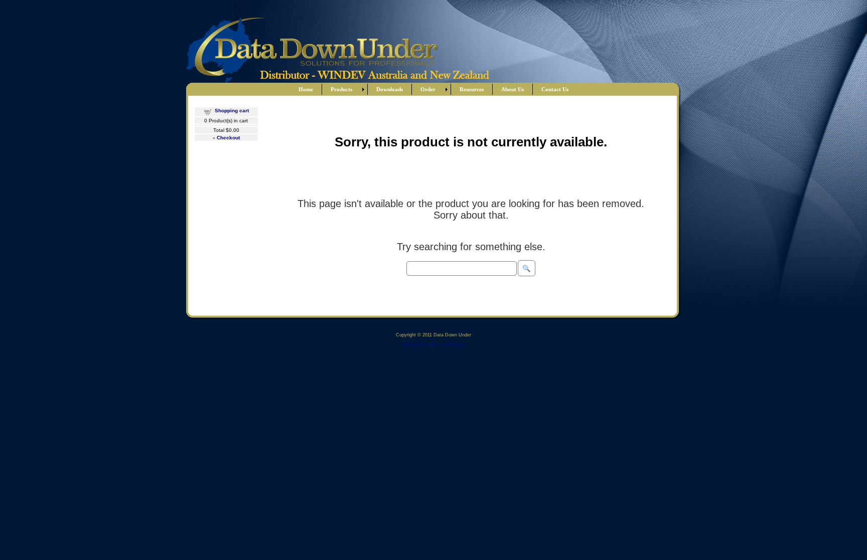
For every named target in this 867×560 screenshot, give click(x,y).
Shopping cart (232, 110)
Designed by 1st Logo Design (434, 344)
